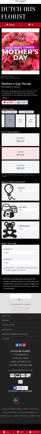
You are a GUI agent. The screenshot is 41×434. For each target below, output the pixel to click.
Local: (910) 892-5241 (20, 361)
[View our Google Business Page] (20, 346)
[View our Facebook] (17, 346)
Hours (35, 432)
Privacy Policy (6, 416)
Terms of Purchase (21, 416)
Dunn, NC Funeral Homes (12, 409)
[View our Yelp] (24, 346)
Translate (26, 3)
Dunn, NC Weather (9, 412)
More (4, 97)
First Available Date (26, 112)
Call (7, 432)
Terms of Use (35, 416)
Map (21, 432)
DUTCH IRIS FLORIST (18, 12)
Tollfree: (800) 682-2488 (20, 365)
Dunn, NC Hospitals (31, 409)
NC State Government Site (28, 412)
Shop (11, 24)
